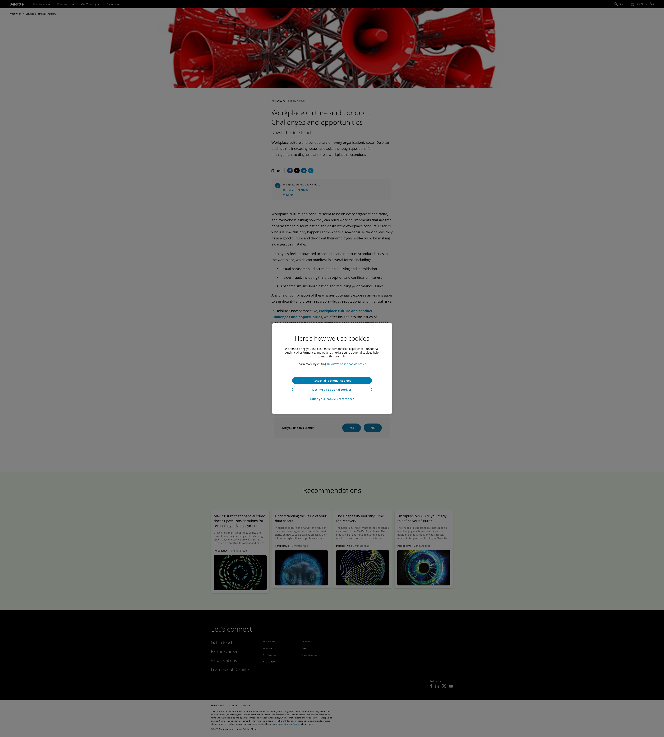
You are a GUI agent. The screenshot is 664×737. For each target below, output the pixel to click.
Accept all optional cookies (332, 381)
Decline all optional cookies (332, 390)
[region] (332, 368)
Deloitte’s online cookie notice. (347, 364)
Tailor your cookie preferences (332, 399)
